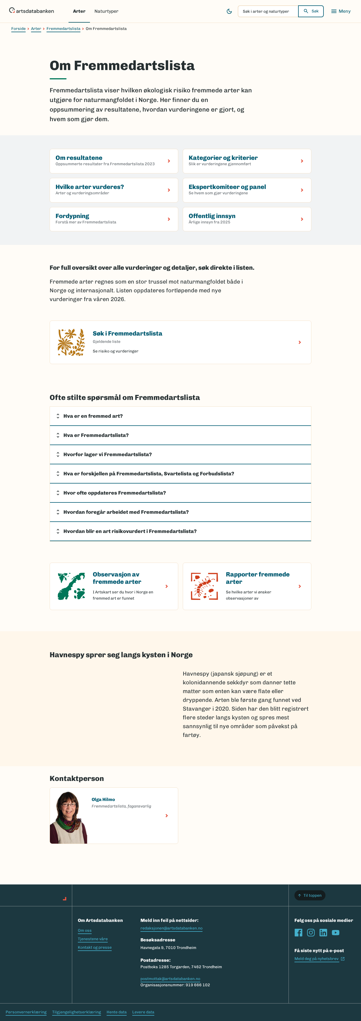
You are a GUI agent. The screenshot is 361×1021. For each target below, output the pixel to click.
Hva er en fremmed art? (93, 416)
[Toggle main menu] (340, 11)
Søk (315, 11)
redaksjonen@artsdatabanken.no (171, 928)
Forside (18, 28)
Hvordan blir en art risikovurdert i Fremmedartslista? (130, 531)
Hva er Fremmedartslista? (96, 435)
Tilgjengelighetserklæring (76, 1012)
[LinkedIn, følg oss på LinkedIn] (323, 933)
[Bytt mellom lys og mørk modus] (229, 11)
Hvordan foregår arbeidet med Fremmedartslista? (126, 512)
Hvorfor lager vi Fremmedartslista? (107, 454)
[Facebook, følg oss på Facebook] (298, 933)
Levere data (143, 1012)
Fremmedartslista (63, 28)
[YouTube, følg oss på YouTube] (336, 933)
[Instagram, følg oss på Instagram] (311, 933)
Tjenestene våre (93, 939)
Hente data (117, 1012)
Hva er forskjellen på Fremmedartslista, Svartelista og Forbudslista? (148, 474)
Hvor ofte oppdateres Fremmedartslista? (114, 493)
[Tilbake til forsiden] (31, 11)
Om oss (85, 930)
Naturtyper (106, 11)
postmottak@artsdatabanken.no (170, 978)
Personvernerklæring (26, 1012)
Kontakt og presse (95, 947)
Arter (79, 11)
